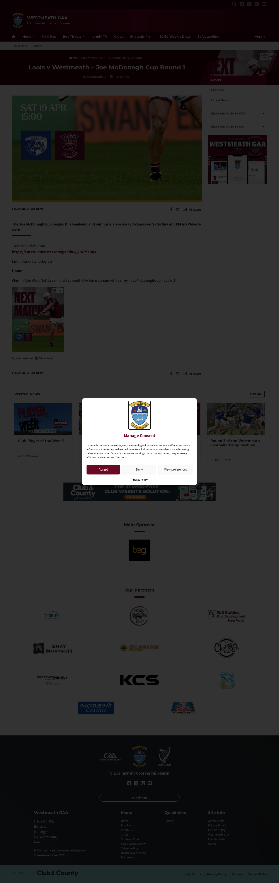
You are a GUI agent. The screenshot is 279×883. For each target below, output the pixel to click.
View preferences (175, 469)
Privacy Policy (140, 480)
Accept (103, 469)
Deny (139, 469)
